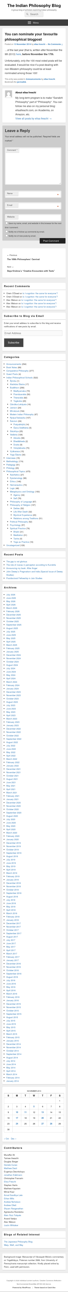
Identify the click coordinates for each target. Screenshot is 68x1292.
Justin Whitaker (11, 1225)
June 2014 (11, 1064)
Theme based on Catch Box (45, 1287)
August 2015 (12, 1017)
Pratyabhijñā (19, 424)
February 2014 (12, 1077)
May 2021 (10, 785)
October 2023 (12, 698)
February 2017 (12, 956)
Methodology (12, 461)
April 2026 (10, 604)
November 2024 (13, 658)
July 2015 (10, 1020)
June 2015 (11, 1023)
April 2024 (10, 678)
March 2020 (11, 832)
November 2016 (13, 966)
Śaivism (13, 420)
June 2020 (11, 822)
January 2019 (12, 879)
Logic (12, 488)
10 (17, 1112)
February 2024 (12, 685)
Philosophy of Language (21, 501)
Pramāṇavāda (19, 394)
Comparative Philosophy (17, 370)
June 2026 (11, 597)
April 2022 (10, 755)
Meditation (18, 535)
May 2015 (10, 1027)
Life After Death (20, 511)
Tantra (16, 538)
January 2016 (12, 1000)
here (18, 54)
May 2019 (10, 866)
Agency (16, 494)
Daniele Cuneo (10, 1164)
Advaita (16, 437)
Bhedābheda (19, 441)
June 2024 (11, 671)
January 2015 (12, 1040)
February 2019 (12, 876)
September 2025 (13, 624)
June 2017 (11, 943)
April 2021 (10, 789)
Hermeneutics (16, 484)
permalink (21, 81)
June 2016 (11, 983)
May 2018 (10, 906)
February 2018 (12, 916)
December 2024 (13, 654)
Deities (16, 508)
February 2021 (12, 795)
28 (51, 1123)
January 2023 (12, 725)
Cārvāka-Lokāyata (18, 404)
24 (17, 1123)
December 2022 (13, 728)
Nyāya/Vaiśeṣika (17, 417)
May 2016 (10, 986)
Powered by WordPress (21, 1287)
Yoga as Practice (21, 541)
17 (17, 1117)
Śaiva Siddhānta (20, 427)
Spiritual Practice (18, 528)
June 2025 (11, 634)
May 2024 (10, 674)
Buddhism (14, 387)
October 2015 (12, 1010)
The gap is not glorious (16, 561)
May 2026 (10, 601)
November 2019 (13, 846)
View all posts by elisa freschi (33, 118)
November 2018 (13, 886)
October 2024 (12, 661)
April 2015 (10, 1030)
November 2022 (13, 732)
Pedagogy (10, 464)
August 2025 (12, 628)
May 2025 (10, 638)
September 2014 (13, 1054)
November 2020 (13, 805)
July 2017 (10, 939)
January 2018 (12, 919)
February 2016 (12, 997)
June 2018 (11, 903)
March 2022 (11, 758)
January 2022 (12, 765)
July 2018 (10, 899)
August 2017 (12, 936)
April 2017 (10, 950)
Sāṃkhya (14, 431)
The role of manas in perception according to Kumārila (31, 564)
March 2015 (11, 1033)
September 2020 (13, 812)
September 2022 (13, 738)
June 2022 (11, 748)
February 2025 (12, 648)
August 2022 (12, 742)
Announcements (33, 79)
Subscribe (13, 342)
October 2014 (12, 1050)
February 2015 (12, 1037)
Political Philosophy (19, 521)
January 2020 (12, 839)
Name (9, 193)
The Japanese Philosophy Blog (18, 1241)
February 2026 (12, 611)
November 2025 (13, 617)
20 (42, 1117)
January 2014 (12, 1080)
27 (42, 1123)
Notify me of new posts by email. (22, 235)
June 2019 (11, 862)
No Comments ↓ (55, 44)
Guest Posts (12, 374)
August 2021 (12, 778)
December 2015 (13, 1003)
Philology (10, 467)
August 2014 (12, 1057)
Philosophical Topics (15, 471)
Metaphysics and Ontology (22, 491)
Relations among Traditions (25, 518)
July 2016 (10, 980)
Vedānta (13, 434)
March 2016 (11, 993)
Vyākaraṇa (15, 451)
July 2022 (10, 745)
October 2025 (12, 621)
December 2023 (13, 691)
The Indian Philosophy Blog (34, 5)
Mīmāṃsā (14, 410)
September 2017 (13, 933)
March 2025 (11, 644)
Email (9, 205)
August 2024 (12, 664)
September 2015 (13, 1013)
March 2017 (11, 953)
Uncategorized (12, 545)
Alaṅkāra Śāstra (17, 384)
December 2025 (13, 614)
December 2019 (13, 842)
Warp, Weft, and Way (13, 1244)
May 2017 (10, 946)
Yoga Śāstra (15, 454)
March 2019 (11, 872)
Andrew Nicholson (12, 1201)
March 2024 (11, 681)
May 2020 (10, 825)
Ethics (13, 481)
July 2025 (10, 631)
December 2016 (13, 963)
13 (42, 1112)
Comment (12, 149)
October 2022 (12, 735)
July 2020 (10, 819)
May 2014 (10, 1067)
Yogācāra (17, 400)
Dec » (13, 1138)
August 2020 (12, 815)
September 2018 (13, 893)
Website (11, 216)
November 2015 (13, 1007)
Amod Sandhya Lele (13, 1195)
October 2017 (12, 929)
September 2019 (13, 852)
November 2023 (13, 695)
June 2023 (11, 708)
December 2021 (13, 768)
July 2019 (10, 859)
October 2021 (12, 775)
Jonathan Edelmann (13, 1174)
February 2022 (12, 762)
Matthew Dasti (10, 1168)
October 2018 (12, 889)
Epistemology (16, 478)
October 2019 (12, 849)
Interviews (11, 457)
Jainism (13, 407)
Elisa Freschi (10, 1181)
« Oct (6, 1138)
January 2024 (12, 688)
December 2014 (13, 1043)
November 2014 (13, 1047)
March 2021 (11, 792)
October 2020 (12, 809)
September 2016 (13, 973)
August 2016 (12, 976)
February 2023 (12, 721)
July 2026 (10, 594)
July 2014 (10, 1060)
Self (15, 498)
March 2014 (11, 1074)
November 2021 (13, 772)
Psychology (15, 524)
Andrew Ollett (10, 1205)
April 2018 (10, 909)
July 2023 (10, 705)
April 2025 (10, 641)
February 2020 (12, 835)
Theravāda (18, 397)
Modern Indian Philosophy (22, 414)
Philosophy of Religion (20, 504)
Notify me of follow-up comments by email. (27, 231)
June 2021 (11, 782)
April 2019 (10, 869)
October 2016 (12, 970)
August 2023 (12, 701)
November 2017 (13, 926)
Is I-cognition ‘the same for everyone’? (40, 293)
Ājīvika (13, 380)
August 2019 (12, 856)
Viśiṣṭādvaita (19, 447)
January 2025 (12, 651)
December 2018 (13, 882)
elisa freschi (39, 44)
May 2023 (10, 711)
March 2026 (11, 607)
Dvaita (16, 444)
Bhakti (16, 531)
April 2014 (10, 1070)
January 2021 (12, 799)
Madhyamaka (19, 390)
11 (25, 1112)
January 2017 (12, 960)
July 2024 (10, 668)
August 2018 (12, 896)
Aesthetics (15, 474)
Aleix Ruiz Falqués (12, 1215)
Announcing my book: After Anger (21, 568)
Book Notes (11, 367)
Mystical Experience (22, 514)
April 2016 (10, 990)
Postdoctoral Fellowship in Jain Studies (24, 578)
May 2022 (10, 752)
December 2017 (13, 923)
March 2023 (11, 718)
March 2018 (11, 913)
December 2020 (13, 802)
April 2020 (10, 829)
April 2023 (10, 715)
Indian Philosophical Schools (19, 377)
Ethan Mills (9, 1198)
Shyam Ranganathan (13, 1208)
